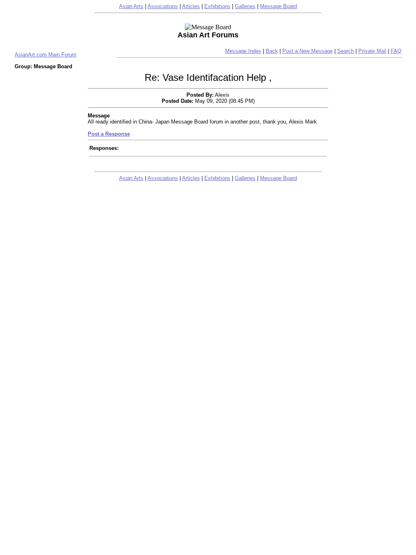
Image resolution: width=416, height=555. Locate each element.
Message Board (278, 6)
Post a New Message (307, 51)
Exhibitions (217, 6)
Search (345, 51)
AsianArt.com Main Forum (45, 55)
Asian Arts (131, 6)
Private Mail (372, 51)
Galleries (245, 6)
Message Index (243, 51)
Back (272, 51)
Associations (162, 6)
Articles (191, 6)
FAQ (396, 51)
